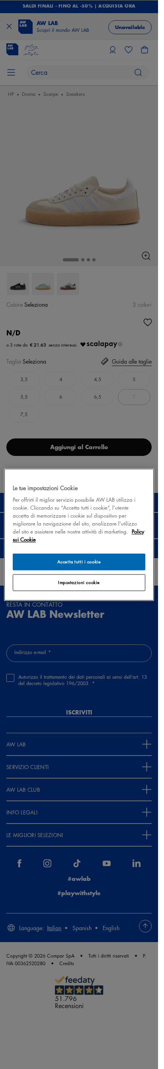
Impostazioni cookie (79, 582)
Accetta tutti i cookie (79, 562)
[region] (79, 534)
